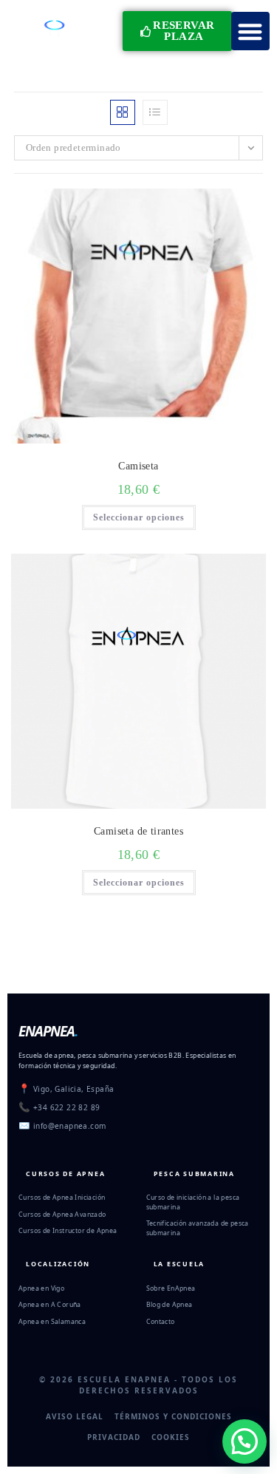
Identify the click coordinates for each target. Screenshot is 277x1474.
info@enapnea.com (69, 1126)
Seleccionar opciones (139, 517)
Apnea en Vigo (41, 1288)
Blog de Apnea (169, 1304)
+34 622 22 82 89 (66, 1107)
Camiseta (138, 466)
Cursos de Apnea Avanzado (62, 1214)
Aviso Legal (74, 1416)
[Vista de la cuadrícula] (122, 112)
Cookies (170, 1437)
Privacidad (113, 1437)
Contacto (160, 1321)
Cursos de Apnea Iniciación (61, 1197)
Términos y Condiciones (173, 1416)
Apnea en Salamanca (52, 1321)
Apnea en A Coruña (49, 1304)
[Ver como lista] (155, 112)
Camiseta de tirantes (138, 831)
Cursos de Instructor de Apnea (67, 1230)
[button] (250, 31)
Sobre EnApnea (171, 1288)
